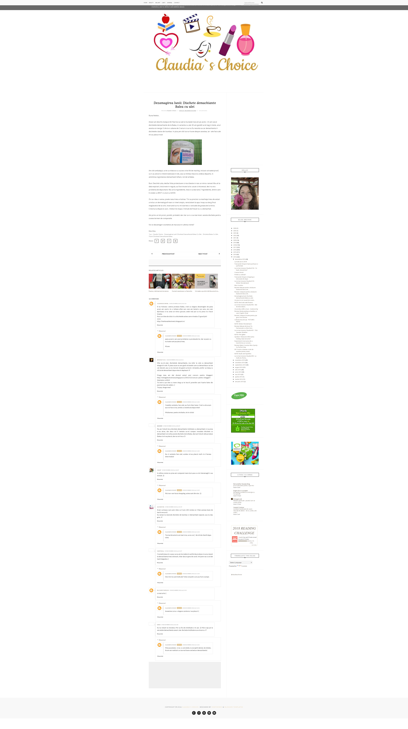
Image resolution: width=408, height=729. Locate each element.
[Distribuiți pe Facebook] (157, 241)
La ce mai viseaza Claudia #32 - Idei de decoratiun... (245, 306)
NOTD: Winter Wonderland (242, 324)
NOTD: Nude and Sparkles (242, 354)
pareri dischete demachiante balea (160, 236)
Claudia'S (240, 537)
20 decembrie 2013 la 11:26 (191, 336)
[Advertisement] (245, 129)
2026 (234, 228)
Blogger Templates (234, 707)
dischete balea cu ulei (210, 234)
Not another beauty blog (241, 484)
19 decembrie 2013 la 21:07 (173, 551)
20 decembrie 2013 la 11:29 (191, 490)
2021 (234, 238)
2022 (234, 235)
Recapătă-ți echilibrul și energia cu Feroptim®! (244, 493)
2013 (234, 257)
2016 (234, 250)
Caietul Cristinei (238, 507)
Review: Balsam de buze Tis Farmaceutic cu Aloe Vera (243, 327)
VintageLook (237, 499)
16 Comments (203, 110)
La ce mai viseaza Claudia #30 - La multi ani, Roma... (245, 357)
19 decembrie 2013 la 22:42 (169, 624)
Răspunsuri (162, 331)
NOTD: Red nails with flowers (243, 302)
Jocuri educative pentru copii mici (243, 485)
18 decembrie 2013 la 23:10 (177, 303)
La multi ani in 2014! (240, 262)
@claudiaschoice (236, 574)
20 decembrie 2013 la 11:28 (191, 402)
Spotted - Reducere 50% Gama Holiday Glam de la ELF (244, 338)
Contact (177, 2)
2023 (234, 233)
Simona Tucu (161, 360)
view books (254, 545)
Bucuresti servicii (163, 590)
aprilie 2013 (238, 377)
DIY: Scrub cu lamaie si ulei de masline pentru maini (243, 350)
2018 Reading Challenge (244, 530)
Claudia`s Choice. (190, 707)
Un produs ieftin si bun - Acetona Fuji (246, 309)
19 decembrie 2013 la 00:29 (171, 426)
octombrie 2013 (240, 362)
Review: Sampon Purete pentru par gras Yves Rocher (245, 316)
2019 (234, 242)
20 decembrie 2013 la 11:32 (191, 645)
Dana (159, 624)
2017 (234, 247)
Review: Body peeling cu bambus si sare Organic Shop (245, 312)
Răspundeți (160, 325)
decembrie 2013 (240, 259)
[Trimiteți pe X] (163, 241)
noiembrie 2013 (240, 360)
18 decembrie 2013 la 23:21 (174, 360)
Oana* (159, 470)
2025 (234, 231)
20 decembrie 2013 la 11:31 (191, 608)
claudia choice (158, 234)
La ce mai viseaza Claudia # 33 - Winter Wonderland (244, 282)
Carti (163, 2)
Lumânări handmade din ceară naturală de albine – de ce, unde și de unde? (245, 510)
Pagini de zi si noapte (240, 491)
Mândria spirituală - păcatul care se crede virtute (244, 501)
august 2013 (239, 367)
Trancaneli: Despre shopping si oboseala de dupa (244, 278)
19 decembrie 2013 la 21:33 (178, 590)
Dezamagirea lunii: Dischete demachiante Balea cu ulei (183, 234)
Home (145, 2)
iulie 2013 (238, 370)
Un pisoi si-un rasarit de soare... (244, 300)
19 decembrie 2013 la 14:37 (170, 470)
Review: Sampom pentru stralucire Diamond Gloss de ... (245, 293)
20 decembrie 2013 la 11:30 (191, 532)
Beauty (151, 2)
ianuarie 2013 (239, 381)
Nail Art (157, 2)
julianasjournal (163, 303)
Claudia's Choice (170, 336)
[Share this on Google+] (169, 241)
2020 (234, 240)
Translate (244, 566)
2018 (234, 245)
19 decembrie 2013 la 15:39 (173, 507)
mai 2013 (238, 374)
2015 (234, 252)
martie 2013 (238, 379)
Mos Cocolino (238, 285)
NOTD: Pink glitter (240, 334)
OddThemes (217, 707)
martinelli (160, 551)
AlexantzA (160, 507)
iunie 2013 (238, 372)
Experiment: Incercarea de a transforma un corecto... (243, 342)
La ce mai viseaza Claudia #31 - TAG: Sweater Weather (246, 331)
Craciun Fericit (238, 272)
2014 (234, 254)
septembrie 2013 (240, 365)
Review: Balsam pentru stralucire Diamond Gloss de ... (245, 288)
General (169, 2)
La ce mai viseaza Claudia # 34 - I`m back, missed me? (245, 269)
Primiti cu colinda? (240, 275)
